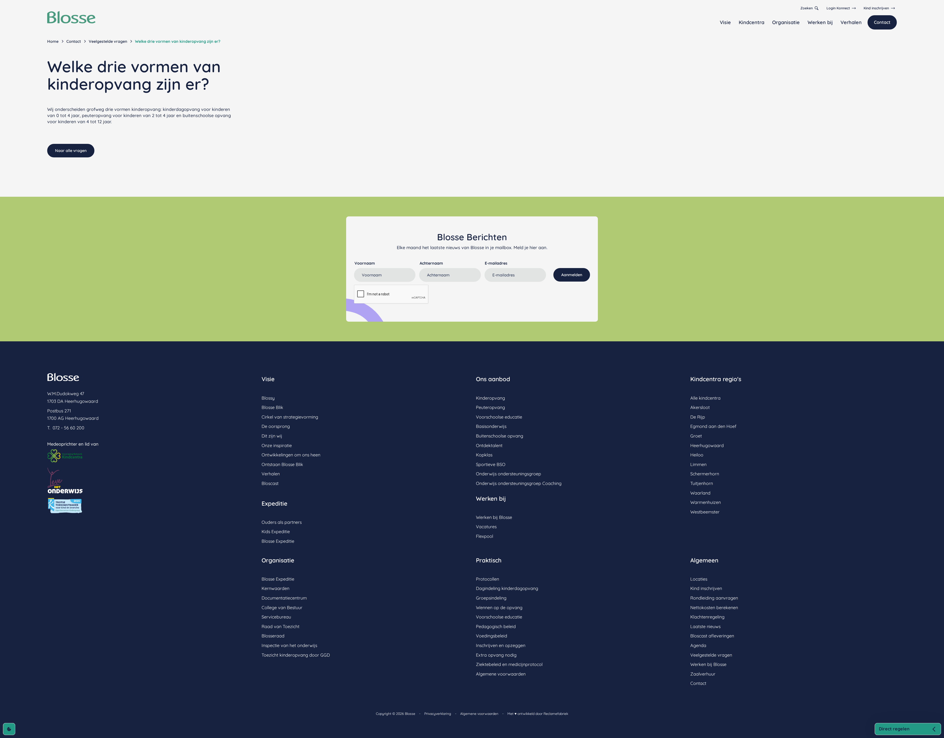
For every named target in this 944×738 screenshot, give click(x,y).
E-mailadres (496, 263)
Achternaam (431, 263)
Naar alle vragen (71, 150)
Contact (882, 22)
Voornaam (364, 263)
